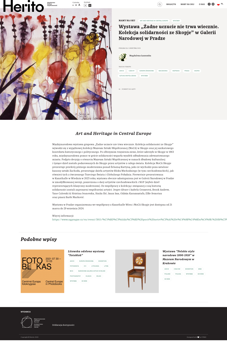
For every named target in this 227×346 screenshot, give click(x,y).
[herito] (23, 4)
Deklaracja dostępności (63, 325)
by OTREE (202, 337)
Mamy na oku (187, 4)
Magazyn (171, 4)
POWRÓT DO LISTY (128, 89)
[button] (220, 4)
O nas (202, 4)
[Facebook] (209, 4)
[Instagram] (213, 4)
